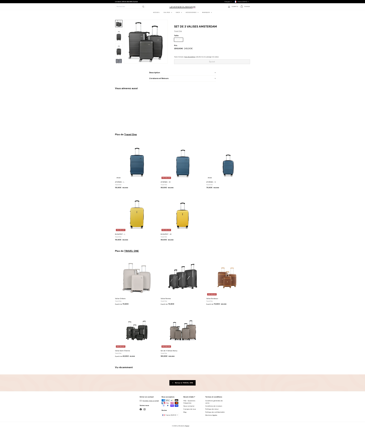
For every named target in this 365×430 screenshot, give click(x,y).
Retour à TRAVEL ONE (184, 383)
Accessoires (191, 12)
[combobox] (130, 6)
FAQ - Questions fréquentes (189, 402)
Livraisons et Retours (159, 78)
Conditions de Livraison (213, 406)
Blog (184, 412)
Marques (206, 12)
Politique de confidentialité (215, 412)
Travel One (178, 31)
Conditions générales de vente (214, 402)
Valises (167, 12)
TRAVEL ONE (131, 250)
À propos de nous (189, 409)
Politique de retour (212, 409)
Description (154, 72)
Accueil (156, 12)
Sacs (178, 12)
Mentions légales (211, 415)
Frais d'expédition (189, 57)
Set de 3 (179, 40)
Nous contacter (189, 406)
